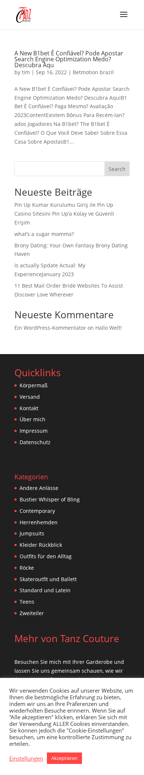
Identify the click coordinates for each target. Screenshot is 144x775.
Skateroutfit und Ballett (48, 579)
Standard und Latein (45, 590)
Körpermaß (34, 385)
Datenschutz (35, 442)
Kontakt (29, 408)
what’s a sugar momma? (44, 233)
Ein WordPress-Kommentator (50, 327)
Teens (27, 601)
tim (26, 72)
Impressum (34, 430)
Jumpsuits (32, 533)
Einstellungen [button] (26, 758)
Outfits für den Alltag (46, 556)
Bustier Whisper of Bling (50, 499)
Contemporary (37, 510)
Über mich (32, 419)
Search (117, 168)
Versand (30, 396)
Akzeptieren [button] (64, 758)
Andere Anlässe (39, 487)
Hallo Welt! (108, 327)
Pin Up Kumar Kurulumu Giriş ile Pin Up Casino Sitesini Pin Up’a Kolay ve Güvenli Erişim (64, 213)
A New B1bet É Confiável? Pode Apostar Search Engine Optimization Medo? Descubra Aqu (68, 59)
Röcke (27, 567)
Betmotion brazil (93, 72)
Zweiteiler (32, 613)
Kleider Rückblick (41, 544)
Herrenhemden (39, 522)
